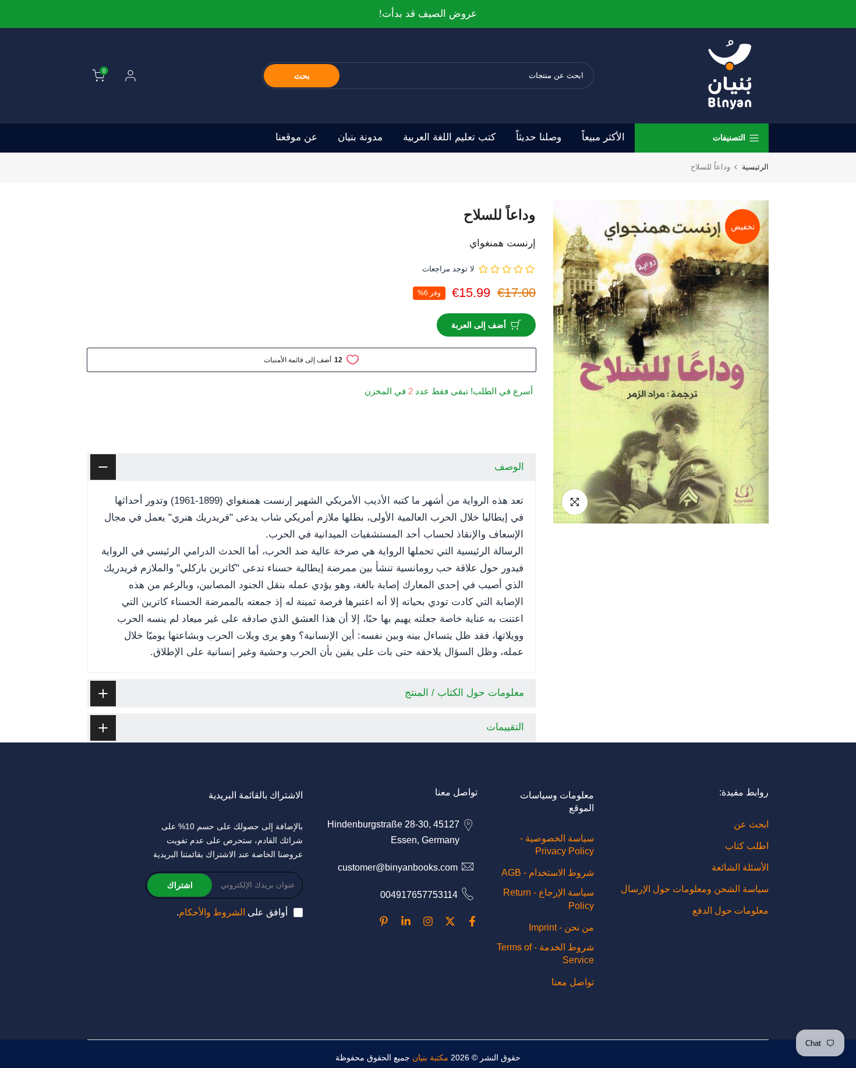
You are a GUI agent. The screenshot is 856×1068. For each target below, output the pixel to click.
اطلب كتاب (747, 846)
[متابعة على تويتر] (450, 921)
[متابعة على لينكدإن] (406, 921)
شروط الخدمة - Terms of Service (545, 953)
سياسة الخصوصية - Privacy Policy (557, 844)
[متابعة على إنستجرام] (428, 921)
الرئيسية (755, 167)
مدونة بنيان (360, 137)
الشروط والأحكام (212, 912)
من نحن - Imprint (561, 927)
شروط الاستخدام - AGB (547, 873)
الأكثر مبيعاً (603, 137)
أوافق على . (232, 912)
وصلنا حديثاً (538, 137)
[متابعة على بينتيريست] (384, 921)
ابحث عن (751, 824)
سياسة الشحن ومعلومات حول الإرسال (695, 889)
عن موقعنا (296, 137)
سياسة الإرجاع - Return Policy (548, 898)
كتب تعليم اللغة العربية (449, 137)
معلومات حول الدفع (730, 910)
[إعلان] (428, 14)
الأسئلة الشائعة (740, 867)
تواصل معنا (572, 982)
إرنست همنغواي (502, 243)
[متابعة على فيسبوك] (472, 921)
